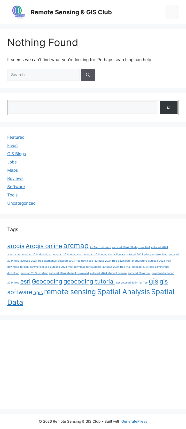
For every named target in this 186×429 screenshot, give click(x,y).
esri (25, 281)
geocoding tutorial (89, 281)
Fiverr (12, 145)
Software (16, 186)
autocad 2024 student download (69, 273)
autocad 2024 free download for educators (120, 260)
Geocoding (47, 281)
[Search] (88, 75)
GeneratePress (134, 421)
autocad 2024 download (36, 254)
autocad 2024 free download (75, 260)
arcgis (15, 246)
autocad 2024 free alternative (38, 260)
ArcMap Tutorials (100, 247)
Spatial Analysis (123, 291)
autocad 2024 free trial (116, 266)
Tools (12, 195)
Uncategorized (21, 203)
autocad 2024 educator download (147, 254)
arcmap (76, 245)
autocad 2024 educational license (104, 254)
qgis (38, 292)
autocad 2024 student (34, 273)
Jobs (12, 162)
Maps (12, 170)
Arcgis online (44, 246)
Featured (16, 137)
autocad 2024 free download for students (75, 266)
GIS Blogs (16, 153)
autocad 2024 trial (139, 273)
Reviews (15, 178)
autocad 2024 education (67, 254)
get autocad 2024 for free (131, 282)
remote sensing (70, 291)
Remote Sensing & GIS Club (71, 12)
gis (153, 281)
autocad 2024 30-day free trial (131, 247)
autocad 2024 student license (108, 273)
